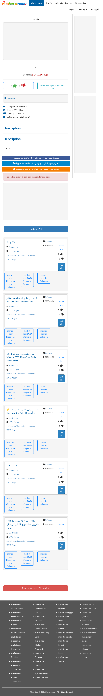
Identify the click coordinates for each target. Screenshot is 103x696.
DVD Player (14, 251)
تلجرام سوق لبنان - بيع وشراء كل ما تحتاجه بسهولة (37, 163)
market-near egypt (65, 612)
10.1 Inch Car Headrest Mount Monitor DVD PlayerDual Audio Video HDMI (21, 357)
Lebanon (48, 241)
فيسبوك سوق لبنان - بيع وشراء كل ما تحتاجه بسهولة (37, 158)
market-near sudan (89, 629)
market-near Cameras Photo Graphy (41, 608)
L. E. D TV (12, 465)
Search (49, 3)
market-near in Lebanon (44, 278)
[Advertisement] (35, 41)
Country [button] (82, 9)
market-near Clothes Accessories (16, 677)
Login (71, 9)
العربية (96, 9)
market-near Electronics (16, 255)
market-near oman (65, 633)
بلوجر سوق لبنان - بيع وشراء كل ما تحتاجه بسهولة (37, 169)
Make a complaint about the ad (52, 86)
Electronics (13, 247)
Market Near (36, 3)
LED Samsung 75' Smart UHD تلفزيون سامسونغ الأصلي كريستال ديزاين (23, 524)
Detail (61, 266)
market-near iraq (88, 604)
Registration (80, 3)
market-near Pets (41, 677)
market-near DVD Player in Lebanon (27, 279)
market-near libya (89, 608)
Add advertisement (63, 3)
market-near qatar (65, 637)
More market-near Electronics (35, 588)
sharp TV (11, 242)
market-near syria (89, 633)
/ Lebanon (29, 255)
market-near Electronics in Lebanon (10, 281)
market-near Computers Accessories (16, 665)
